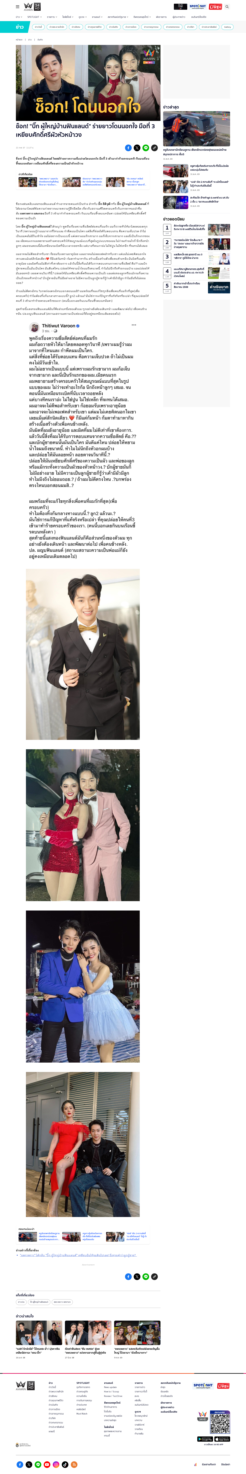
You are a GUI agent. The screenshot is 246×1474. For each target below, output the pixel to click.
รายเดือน (139, 1429)
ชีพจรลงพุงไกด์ (141, 17)
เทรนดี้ (107, 1435)
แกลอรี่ (52, 1431)
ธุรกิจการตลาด (83, 1387)
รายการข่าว (140, 1387)
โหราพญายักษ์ (141, 1416)
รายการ (51, 17)
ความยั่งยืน (81, 1396)
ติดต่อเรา (225, 1464)
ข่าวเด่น (21, 1301)
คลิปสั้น (138, 1400)
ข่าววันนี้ (38, 27)
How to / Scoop (111, 1391)
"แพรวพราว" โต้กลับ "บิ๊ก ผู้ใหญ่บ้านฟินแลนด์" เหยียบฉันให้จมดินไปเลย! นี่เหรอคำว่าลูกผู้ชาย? (78, 1255)
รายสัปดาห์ (139, 1424)
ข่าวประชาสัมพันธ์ (209, 27)
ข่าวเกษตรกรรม (173, 27)
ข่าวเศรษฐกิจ (82, 1391)
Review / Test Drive (113, 1396)
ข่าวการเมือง (131, 27)
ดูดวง (81, 17)
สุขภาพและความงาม (113, 1431)
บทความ (138, 1420)
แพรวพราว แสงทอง (62, 1301)
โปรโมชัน (107, 1411)
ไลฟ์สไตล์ (66, 17)
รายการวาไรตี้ (141, 1391)
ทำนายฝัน (139, 1433)
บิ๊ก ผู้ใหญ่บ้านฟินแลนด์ (38, 159)
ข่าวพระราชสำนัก (57, 27)
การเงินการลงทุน (84, 1400)
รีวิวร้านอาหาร (110, 1407)
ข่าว (18, 17)
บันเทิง (40, 39)
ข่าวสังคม (76, 27)
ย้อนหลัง (165, 1391)
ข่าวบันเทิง (113, 27)
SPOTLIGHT (33, 17)
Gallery (227, 27)
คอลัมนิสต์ (81, 1409)
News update (110, 1387)
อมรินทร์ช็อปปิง (198, 17)
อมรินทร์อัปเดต (141, 1404)
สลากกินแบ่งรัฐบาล (117, 17)
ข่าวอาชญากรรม (151, 27)
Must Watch (81, 1413)
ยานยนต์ (96, 17)
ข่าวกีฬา (190, 27)
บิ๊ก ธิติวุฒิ (104, 204)
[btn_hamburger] (17, 7)
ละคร (137, 1396)
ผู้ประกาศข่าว (179, 17)
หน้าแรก (19, 39)
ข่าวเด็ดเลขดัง (167, 1396)
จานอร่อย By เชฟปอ (113, 1416)
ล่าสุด (163, 1387)
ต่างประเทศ (81, 1404)
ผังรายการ (161, 17)
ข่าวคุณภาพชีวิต (95, 27)
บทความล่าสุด (110, 1420)
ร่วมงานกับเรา (209, 1464)
